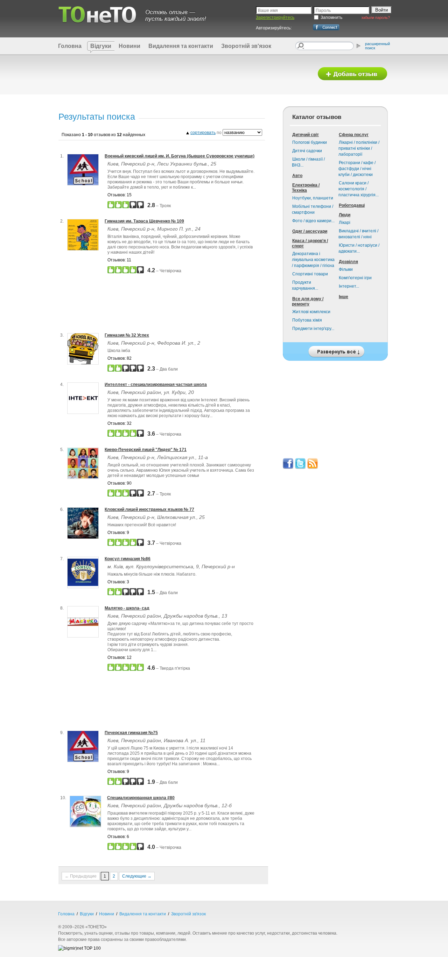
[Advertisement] (183, 74)
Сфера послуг (354, 134)
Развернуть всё (335, 349)
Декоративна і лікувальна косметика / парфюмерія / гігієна (313, 259)
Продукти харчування (305, 285)
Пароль (323, 10)
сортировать (203, 132)
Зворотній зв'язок (246, 46)
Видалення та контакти (180, 46)
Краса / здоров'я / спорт (310, 243)
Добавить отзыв (352, 74)
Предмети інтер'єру (313, 328)
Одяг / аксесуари (309, 231)
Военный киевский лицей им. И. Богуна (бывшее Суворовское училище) (179, 156)
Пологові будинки (309, 142)
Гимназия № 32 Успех (127, 335)
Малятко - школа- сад (127, 608)
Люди (344, 214)
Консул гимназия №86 (127, 558)
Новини (129, 46)
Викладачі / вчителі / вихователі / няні (358, 233)
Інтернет (349, 286)
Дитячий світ (305, 134)
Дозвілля (348, 261)
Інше (343, 296)
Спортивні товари (310, 274)
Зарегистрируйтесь (275, 17)
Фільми (346, 269)
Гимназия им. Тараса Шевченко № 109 (144, 221)
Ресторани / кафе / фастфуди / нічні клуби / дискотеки (357, 168)
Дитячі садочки (307, 150)
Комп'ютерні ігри (355, 277)
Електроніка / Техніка (306, 188)
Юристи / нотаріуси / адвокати (358, 248)
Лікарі (344, 222)
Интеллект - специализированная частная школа (156, 384)
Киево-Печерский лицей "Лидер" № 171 (146, 449)
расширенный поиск (377, 46)
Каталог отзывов (316, 117)
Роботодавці (352, 205)
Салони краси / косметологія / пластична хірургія (358, 189)
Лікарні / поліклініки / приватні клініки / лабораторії (358, 148)
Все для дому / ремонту (307, 301)
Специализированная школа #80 (141, 797)
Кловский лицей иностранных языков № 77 (149, 509)
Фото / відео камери (313, 220)
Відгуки (100, 46)
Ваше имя (268, 10)
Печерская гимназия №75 (131, 732)
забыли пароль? (375, 17)
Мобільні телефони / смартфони (312, 209)
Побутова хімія (307, 320)
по (206, 132)
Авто (297, 175)
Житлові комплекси (311, 311)
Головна (70, 46)
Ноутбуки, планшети (312, 198)
